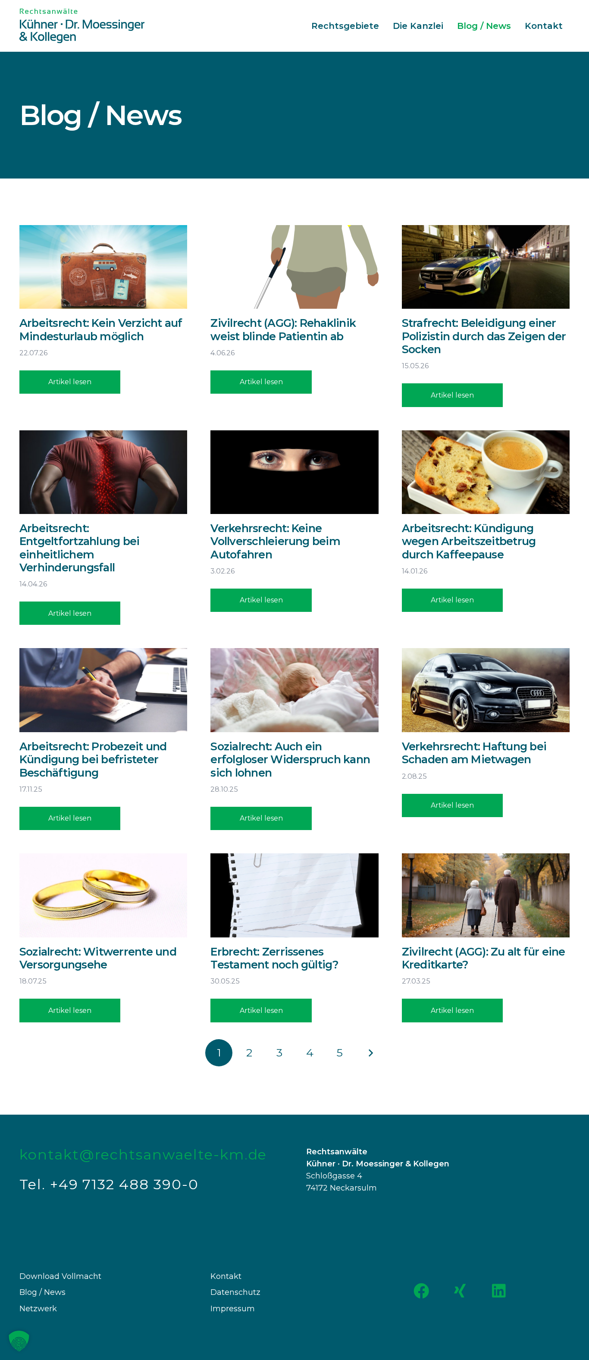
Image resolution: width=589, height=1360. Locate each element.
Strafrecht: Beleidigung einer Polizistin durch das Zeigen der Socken (484, 335)
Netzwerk (38, 1308)
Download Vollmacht (60, 1276)
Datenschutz (235, 1292)
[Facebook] (421, 1291)
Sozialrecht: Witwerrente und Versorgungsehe (97, 958)
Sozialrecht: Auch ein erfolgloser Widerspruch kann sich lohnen (290, 759)
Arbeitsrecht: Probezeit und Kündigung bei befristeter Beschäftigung (93, 759)
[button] (19, 1341)
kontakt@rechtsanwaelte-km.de (143, 1154)
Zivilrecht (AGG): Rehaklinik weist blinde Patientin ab (283, 329)
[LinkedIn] (498, 1291)
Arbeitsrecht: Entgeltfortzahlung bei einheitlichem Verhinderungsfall (79, 548)
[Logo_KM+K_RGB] (81, 26)
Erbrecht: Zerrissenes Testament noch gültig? (274, 958)
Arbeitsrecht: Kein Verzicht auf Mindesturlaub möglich (100, 329)
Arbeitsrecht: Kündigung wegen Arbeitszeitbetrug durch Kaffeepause (469, 541)
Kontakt (225, 1276)
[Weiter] (370, 1052)
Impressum (232, 1308)
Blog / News (42, 1292)
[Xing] (460, 1291)
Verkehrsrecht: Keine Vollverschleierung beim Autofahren (275, 541)
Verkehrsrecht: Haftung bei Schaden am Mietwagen (474, 753)
